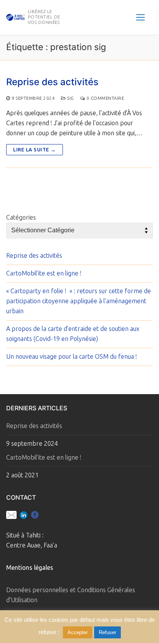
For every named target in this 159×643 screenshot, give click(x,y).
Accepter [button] (78, 632)
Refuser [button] (107, 632)
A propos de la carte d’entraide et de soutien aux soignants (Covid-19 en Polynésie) (72, 333)
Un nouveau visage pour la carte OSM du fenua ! (71, 356)
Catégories (21, 217)
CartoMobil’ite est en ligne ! (43, 273)
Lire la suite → (34, 149)
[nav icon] (140, 17)
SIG (70, 98)
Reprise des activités (52, 81)
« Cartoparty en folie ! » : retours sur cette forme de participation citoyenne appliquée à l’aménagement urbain (78, 300)
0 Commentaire (104, 98)
